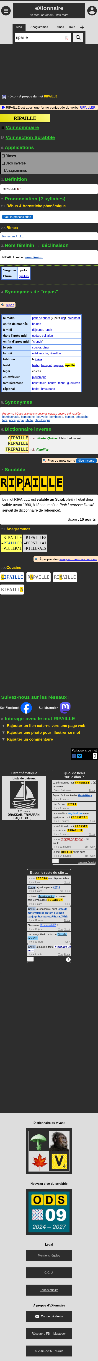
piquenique (39, 377)
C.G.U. (49, 1272)
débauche (82, 416)
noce (12, 420)
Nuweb (58, 1351)
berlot (35, 389)
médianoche (40, 353)
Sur (9, 707)
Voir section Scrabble (30, 137)
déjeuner (37, 329)
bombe (69, 416)
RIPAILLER (87, 107)
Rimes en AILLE (13, 236)
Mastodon (59, 1333)
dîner (46, 347)
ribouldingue (42, 420)
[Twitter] (79, 757)
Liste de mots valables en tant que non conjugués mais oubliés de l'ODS (47, 913)
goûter (36, 335)
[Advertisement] (49, 67)
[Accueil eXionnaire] (4, 96)
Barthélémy (85, 795)
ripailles (24, 276)
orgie (20, 420)
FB (48, 1333)
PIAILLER (13, 543)
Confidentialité (49, 1290)
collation (47, 335)
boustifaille (39, 383)
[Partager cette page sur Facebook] (74, 756)
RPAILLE (38, 577)
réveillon (55, 353)
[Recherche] (78, 37)
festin (35, 365)
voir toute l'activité (87, 862)
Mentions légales (49, 1255)
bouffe (52, 383)
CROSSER (81, 826)
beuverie (42, 416)
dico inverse (86, 460)
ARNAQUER (75, 830)
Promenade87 (48, 925)
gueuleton (73, 383)
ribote (29, 420)
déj (63, 318)
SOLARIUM (55, 899)
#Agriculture (75, 813)
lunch (48, 329)
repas (10, 305)
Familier (42, 449)
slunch (37, 341)
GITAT (72, 804)
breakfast (74, 318)
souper (36, 347)
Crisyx (31, 887)
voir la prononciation (18, 217)
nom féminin (34, 257)
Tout (85, 846)
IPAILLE (12, 577)
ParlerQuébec (47, 438)
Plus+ (92, 790)
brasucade (48, 389)
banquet (46, 365)
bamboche (28, 416)
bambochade (10, 416)
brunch (36, 324)
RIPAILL (12, 589)
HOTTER (66, 852)
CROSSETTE (79, 817)
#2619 (56, 887)
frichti (61, 383)
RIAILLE (65, 577)
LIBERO (41, 878)
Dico (12, 96)
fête (4, 420)
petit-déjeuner (41, 318)
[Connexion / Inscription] (92, 10)
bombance (56, 416)
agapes (58, 365)
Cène (38, 359)
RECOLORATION (72, 839)
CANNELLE (82, 782)
